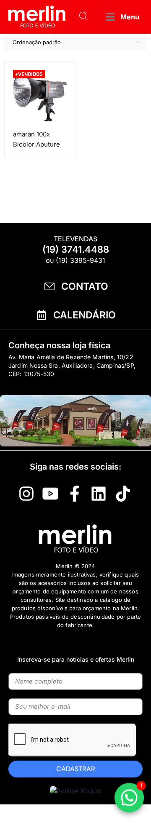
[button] (121, 17)
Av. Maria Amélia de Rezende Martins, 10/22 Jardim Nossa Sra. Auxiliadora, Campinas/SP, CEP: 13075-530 (71, 365)
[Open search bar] (83, 17)
